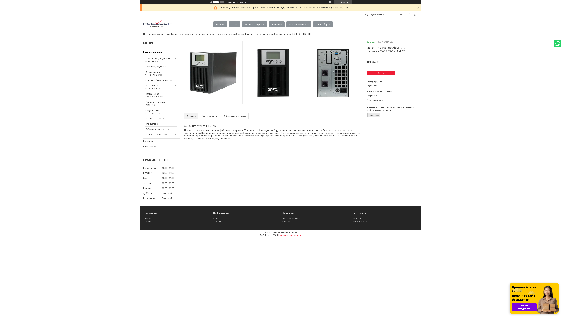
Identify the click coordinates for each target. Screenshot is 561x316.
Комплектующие (153, 66)
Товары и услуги (155, 33)
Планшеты (150, 123)
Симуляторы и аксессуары (152, 112)
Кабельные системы (155, 129)
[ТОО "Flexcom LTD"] (157, 22)
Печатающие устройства (151, 87)
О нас (235, 24)
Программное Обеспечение (152, 95)
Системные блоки (360, 221)
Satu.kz (293, 232)
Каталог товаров (253, 24)
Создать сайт (231, 2)
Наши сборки (323, 24)
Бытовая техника (154, 134)
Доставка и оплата (299, 24)
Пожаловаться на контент (289, 235)
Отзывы (217, 221)
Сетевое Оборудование (157, 80)
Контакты (277, 24)
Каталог (147, 221)
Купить (381, 73)
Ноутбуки (356, 218)
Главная (220, 24)
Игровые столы (153, 118)
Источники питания (204, 33)
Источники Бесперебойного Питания (235, 33)
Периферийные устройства (179, 33)
